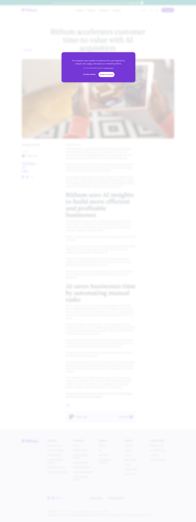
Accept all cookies (106, 74)
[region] (98, 67)
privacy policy (108, 68)
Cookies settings (89, 74)
